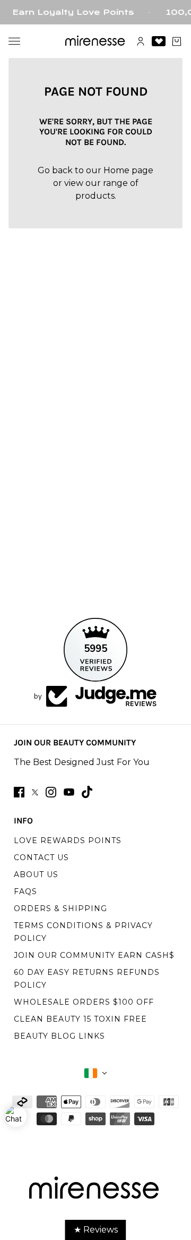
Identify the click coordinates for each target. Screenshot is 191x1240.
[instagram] (51, 792)
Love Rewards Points (67, 840)
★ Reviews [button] (96, 1230)
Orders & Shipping (60, 908)
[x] (35, 792)
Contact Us (41, 857)
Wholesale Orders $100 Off (84, 1002)
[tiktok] (87, 792)
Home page (128, 170)
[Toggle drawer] (14, 41)
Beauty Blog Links (59, 1036)
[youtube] (69, 792)
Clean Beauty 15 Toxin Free (80, 1019)
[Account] (140, 41)
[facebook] (19, 792)
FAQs (25, 891)
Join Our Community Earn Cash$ (94, 955)
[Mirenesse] (95, 41)
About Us (36, 874)
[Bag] (177, 41)
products (95, 196)
